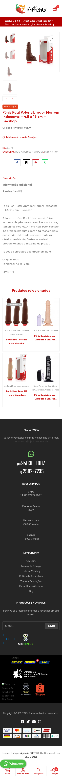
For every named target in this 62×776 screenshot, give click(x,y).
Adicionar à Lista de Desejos (21, 137)
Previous (6, 98)
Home (8, 20)
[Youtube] (34, 721)
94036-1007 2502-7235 (31, 467)
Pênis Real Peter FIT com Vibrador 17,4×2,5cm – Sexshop (16, 393)
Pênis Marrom (51, 152)
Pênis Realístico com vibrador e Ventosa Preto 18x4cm (45, 397)
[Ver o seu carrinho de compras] (55, 8)
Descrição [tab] (9, 178)
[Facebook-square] (22, 721)
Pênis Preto (38, 386)
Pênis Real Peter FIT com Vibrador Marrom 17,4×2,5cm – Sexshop (16, 341)
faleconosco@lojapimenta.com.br (31, 441)
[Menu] (4, 8)
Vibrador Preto (52, 389)
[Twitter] (28, 721)
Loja (17, 20)
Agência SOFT (28, 753)
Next (13, 98)
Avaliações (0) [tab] (12, 191)
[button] (51, 39)
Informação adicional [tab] (17, 185)
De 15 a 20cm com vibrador (29, 152)
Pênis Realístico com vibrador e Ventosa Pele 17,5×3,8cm (45, 338)
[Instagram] (39, 721)
